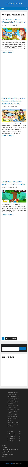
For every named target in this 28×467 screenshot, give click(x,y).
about (4, 445)
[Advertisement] (14, 76)
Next (13, 338)
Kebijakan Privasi (7, 452)
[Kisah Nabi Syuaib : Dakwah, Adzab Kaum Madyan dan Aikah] (14, 196)
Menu (2, 8)
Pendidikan (12, 436)
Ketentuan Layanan (7, 454)
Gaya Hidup (12, 434)
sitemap (4, 456)
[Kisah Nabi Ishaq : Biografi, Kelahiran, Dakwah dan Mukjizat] (14, 34)
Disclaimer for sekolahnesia (10, 449)
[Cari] (22, 348)
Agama (11, 431)
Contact (4, 447)
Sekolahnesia (14, 3)
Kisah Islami (13, 25)
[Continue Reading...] (7, 52)
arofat (4, 25)
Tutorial (11, 440)
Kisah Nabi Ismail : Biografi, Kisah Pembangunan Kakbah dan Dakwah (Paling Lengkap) (14, 101)
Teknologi (12, 438)
